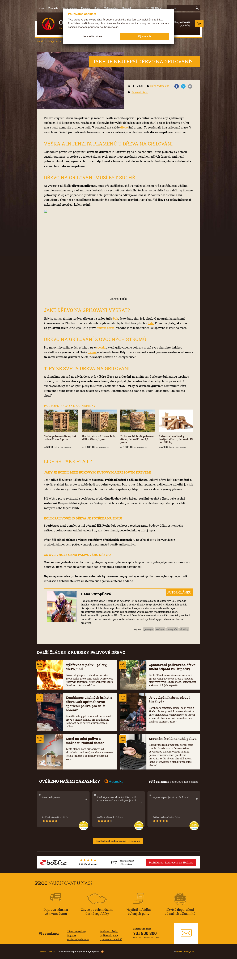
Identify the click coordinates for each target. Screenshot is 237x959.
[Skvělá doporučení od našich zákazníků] (180, 894)
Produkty (53, 8)
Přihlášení (156, 8)
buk (115, 318)
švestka (101, 347)
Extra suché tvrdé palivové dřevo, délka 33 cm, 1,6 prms (137, 439)
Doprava (71, 935)
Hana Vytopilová (159, 86)
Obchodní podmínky (78, 939)
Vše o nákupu (69, 8)
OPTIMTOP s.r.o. (47, 951)
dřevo (124, 127)
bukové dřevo (106, 328)
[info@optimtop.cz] (186, 933)
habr (151, 323)
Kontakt (126, 8)
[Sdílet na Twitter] (183, 86)
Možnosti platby (109, 931)
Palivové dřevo (140, 92)
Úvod (41, 8)
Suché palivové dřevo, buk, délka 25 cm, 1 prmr (99, 437)
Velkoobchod (111, 8)
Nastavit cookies (92, 36)
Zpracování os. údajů (111, 939)
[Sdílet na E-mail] (190, 86)
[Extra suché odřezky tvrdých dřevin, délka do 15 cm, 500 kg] (176, 421)
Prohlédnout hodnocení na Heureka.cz (118, 841)
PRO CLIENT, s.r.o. (185, 951)
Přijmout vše (144, 36)
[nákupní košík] (199, 24)
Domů (40, 41)
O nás (97, 8)
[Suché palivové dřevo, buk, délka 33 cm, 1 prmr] (61, 421)
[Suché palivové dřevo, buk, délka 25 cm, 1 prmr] (99, 421)
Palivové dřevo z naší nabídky (70, 406)
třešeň (92, 352)
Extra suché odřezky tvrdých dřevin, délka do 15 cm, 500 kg (176, 439)
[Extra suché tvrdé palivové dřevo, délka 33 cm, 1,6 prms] (137, 421)
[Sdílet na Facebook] (176, 86)
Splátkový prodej (109, 935)
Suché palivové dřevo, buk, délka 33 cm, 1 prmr (60, 437)
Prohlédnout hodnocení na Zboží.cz (171, 862)
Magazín (85, 8)
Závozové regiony (76, 931)
